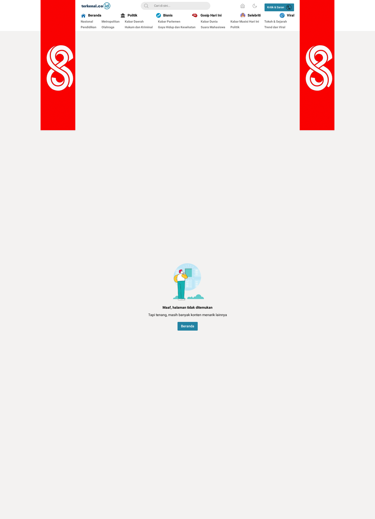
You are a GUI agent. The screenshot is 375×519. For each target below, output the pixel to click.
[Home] (242, 5)
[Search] (146, 6)
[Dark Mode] (254, 5)
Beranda (187, 326)
